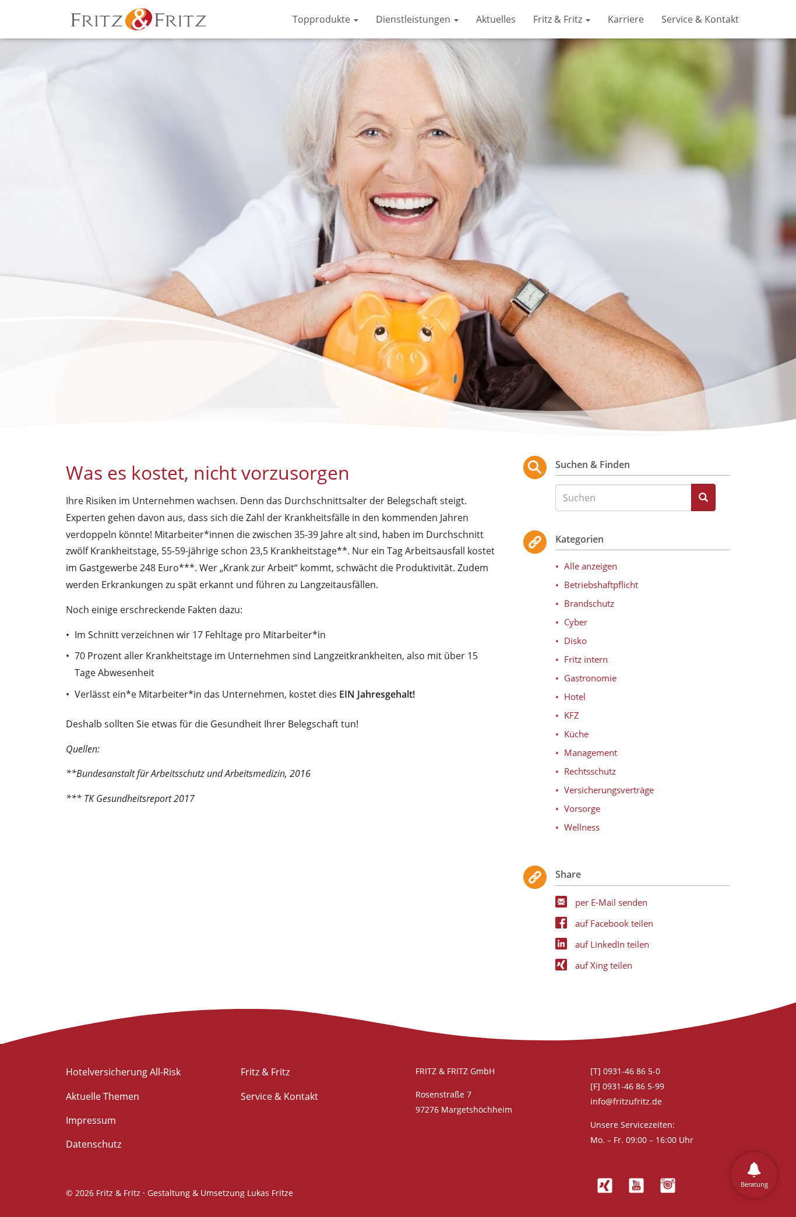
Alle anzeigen (590, 566)
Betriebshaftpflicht (601, 584)
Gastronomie (590, 678)
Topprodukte (323, 19)
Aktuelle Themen (102, 1096)
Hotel (575, 696)
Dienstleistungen (414, 19)
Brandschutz (589, 603)
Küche (576, 734)
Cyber (575, 622)
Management (590, 752)
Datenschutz (93, 1144)
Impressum (91, 1120)
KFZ (571, 715)
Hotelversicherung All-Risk (123, 1071)
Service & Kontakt (700, 19)
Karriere (626, 19)
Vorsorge (582, 808)
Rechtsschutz (590, 771)
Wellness (582, 827)
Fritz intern (586, 659)
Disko (575, 640)
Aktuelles (496, 19)
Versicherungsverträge (609, 790)
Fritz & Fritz (558, 19)
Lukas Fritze (270, 1192)
